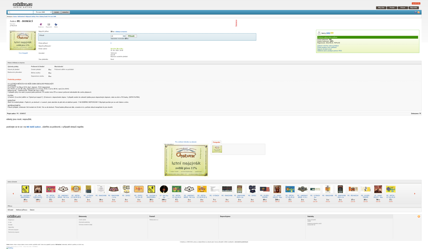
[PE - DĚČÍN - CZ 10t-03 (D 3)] (201, 194)
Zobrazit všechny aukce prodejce (328, 46)
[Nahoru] (418, 216)
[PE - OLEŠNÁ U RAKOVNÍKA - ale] (25, 194)
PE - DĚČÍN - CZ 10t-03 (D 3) (202, 196)
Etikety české (43, 16)
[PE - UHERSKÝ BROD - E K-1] (302, 194)
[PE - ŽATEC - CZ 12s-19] (138, 194)
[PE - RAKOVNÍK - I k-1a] (113, 194)
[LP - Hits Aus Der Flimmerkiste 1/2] (164, 194)
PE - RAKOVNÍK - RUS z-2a (239, 196)
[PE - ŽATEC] (126, 194)
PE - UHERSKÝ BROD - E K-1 (302, 196)
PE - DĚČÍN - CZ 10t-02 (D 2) (76, 196)
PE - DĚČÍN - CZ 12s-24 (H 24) (176, 197)
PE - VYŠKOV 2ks (315, 196)
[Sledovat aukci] (41, 24)
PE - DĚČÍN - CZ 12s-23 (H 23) (50, 197)
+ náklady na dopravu (120, 31)
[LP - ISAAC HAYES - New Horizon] (277, 194)
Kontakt (10, 224)
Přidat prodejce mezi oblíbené (326, 47)
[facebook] (415, 13)
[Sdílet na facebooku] (56, 24)
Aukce (15, 16)
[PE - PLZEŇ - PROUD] (264, 194)
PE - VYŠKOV (214, 195)
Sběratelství (21, 16)
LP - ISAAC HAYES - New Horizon (277, 197)
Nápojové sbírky (30, 16)
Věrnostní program (13, 229)
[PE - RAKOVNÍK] (101, 194)
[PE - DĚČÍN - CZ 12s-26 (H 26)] (390, 194)
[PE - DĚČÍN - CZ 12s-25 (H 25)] (290, 194)
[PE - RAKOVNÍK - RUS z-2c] (340, 194)
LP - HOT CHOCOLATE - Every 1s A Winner (38, 198)
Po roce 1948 (52, 16)
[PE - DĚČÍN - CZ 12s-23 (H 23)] (50, 194)
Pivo (37, 16)
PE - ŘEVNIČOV (353, 195)
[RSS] (418, 13)
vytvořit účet (416, 3)
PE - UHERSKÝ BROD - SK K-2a (63, 196)
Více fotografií (23, 53)
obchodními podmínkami (241, 242)
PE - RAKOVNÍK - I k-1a (113, 196)
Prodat (392, 7)
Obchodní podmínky (84, 222)
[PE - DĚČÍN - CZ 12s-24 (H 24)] (176, 194)
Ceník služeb (82, 219)
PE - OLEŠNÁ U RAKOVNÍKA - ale (25, 197)
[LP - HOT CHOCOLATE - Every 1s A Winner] (38, 194)
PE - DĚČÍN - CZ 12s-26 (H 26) (390, 197)
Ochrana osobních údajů (85, 224)
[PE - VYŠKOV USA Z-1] (88, 194)
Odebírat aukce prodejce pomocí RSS (329, 51)
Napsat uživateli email (324, 49)
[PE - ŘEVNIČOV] (353, 194)
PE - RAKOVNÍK (101, 195)
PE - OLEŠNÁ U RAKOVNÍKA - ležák (151, 197)
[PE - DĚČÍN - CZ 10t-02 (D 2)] (75, 194)
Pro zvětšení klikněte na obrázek (186, 142)
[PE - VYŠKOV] (214, 194)
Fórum (403, 7)
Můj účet (381, 7)
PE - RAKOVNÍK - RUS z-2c (340, 196)
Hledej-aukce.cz (153, 219)
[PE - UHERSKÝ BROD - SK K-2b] (189, 194)
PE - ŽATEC (126, 195)
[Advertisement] (264, 23)
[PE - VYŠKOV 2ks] (315, 194)
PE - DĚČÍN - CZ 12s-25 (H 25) (290, 197)
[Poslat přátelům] (49, 24)
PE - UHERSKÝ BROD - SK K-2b (189, 196)
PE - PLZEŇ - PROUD (264, 196)
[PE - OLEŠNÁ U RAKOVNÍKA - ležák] (151, 194)
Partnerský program (13, 232)
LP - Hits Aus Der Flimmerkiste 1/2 (164, 197)
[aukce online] (22, 8)
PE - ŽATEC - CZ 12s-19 (138, 196)
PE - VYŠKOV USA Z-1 (88, 196)
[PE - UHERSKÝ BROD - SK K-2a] (63, 194)
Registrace (11, 219)
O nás (10, 222)
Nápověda (413, 7)
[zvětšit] (186, 160)
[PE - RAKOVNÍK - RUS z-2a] (239, 194)
